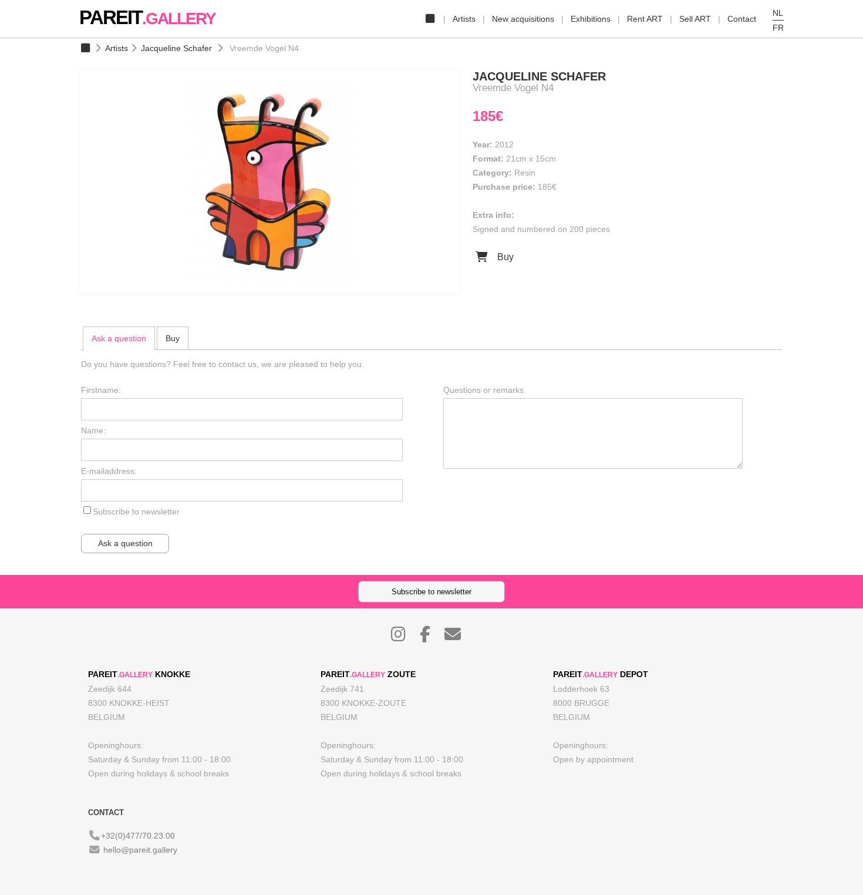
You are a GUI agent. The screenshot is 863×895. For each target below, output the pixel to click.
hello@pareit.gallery (140, 849)
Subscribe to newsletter (136, 511)
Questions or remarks (483, 390)
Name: (93, 430)
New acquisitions (523, 18)
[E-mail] (458, 637)
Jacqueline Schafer (176, 48)
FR (778, 27)
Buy (504, 257)
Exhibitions (591, 18)
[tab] (119, 338)
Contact (741, 18)
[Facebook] (431, 637)
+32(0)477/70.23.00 (138, 835)
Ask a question (119, 338)
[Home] (430, 18)
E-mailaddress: (109, 471)
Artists (464, 18)
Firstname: (101, 390)
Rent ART (645, 18)
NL (778, 13)
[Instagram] (404, 637)
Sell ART (695, 18)
